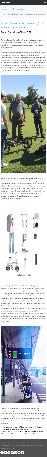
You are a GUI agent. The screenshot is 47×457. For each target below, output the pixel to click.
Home (3, 13)
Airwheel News (11, 13)
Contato (36, 443)
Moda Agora (7, 443)
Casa (1, 443)
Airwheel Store (12, 452)
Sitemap (25, 443)
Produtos (14, 443)
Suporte (20, 443)
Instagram (15, 452)
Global (22, 452)
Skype (19, 452)
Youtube (8, 452)
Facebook (2, 452)
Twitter (5, 452)
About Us (30, 443)
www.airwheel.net (10, 445)
